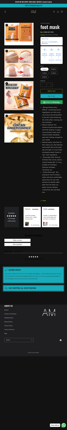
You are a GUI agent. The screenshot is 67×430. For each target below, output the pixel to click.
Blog (5, 333)
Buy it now (51, 96)
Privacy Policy (8, 325)
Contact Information (10, 314)
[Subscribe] (31, 340)
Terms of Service (9, 329)
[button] (5, 12)
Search (6, 310)
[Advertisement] (33, 368)
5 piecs (44, 77)
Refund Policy (8, 321)
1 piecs (44, 69)
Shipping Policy (9, 318)
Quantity (42, 80)
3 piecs (44, 73)
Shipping (42, 34)
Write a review (17, 240)
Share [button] (44, 200)
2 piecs (53, 69)
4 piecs (53, 73)
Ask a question (17, 244)
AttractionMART (35, 352)
